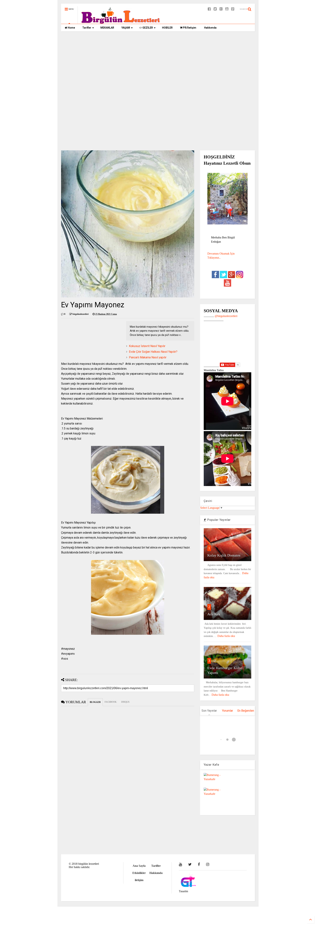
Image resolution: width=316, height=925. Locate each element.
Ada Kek (213, 614)
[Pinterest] (232, 9)
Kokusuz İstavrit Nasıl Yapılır (147, 346)
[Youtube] (226, 9)
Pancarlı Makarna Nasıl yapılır (147, 357)
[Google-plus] (221, 9)
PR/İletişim (189, 27)
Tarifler (86, 27)
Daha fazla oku (226, 635)
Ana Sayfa (139, 865)
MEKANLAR (107, 27)
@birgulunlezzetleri (226, 316)
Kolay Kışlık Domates (223, 555)
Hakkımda (210, 27)
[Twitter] (215, 9)
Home (71, 27)
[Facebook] (209, 9)
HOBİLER (167, 27)
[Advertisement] (158, 62)
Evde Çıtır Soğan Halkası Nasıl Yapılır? (153, 351)
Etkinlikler (139, 872)
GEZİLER (147, 27)
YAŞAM (125, 27)
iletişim (139, 880)
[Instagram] (207, 864)
